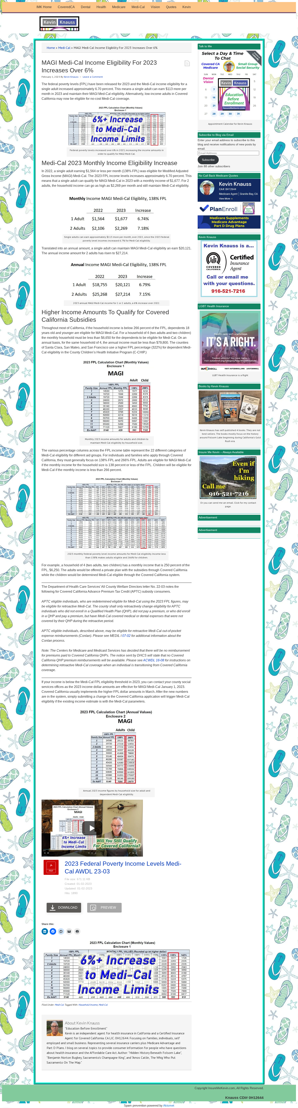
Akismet (168, 1105)
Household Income (88, 1004)
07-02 (126, 635)
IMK (60, 23)
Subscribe (208, 159)
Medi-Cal (64, 48)
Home (51, 48)
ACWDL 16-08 (153, 660)
